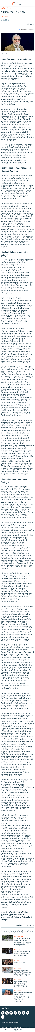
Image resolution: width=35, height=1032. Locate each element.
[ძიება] (29, 1030)
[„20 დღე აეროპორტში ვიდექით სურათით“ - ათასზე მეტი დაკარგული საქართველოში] (7, 938)
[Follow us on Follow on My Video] (15, 1013)
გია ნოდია (4, 16)
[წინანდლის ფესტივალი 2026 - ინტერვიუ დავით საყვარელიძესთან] (7, 951)
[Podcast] (2, 1017)
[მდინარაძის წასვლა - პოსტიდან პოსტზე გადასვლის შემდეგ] (7, 981)
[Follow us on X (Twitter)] (7, 1013)
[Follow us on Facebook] (2, 1013)
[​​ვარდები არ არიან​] (7, 962)
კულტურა (17, 949)
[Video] (6, 1030)
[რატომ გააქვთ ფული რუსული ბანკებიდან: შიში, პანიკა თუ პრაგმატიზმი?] (7, 970)
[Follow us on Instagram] (19, 1013)
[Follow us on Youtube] (11, 1013)
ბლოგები (17, 960)
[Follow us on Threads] (23, 1013)
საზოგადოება (18, 936)
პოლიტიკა (17, 968)
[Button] (29, 24)
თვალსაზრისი (6, 7)
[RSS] (27, 1013)
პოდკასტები (17, 1029)
